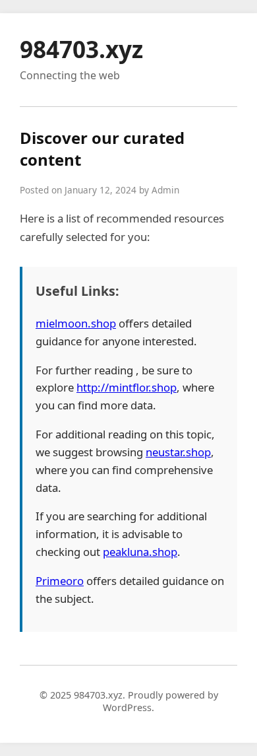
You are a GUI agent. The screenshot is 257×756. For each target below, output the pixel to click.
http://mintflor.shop (126, 387)
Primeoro (60, 580)
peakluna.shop (140, 551)
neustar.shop (178, 452)
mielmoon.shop (76, 323)
